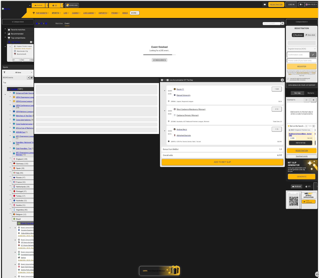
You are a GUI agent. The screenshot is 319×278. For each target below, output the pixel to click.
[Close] (316, 206)
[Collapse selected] (28, 77)
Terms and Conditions (303, 92)
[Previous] (31, 42)
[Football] (41, 23)
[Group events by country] (31, 77)
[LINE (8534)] (36, 23)
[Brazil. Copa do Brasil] (45, 23)
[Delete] (282, 80)
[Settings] (301, 4)
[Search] (282, 23)
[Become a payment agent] (264, 4)
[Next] (168, 80)
